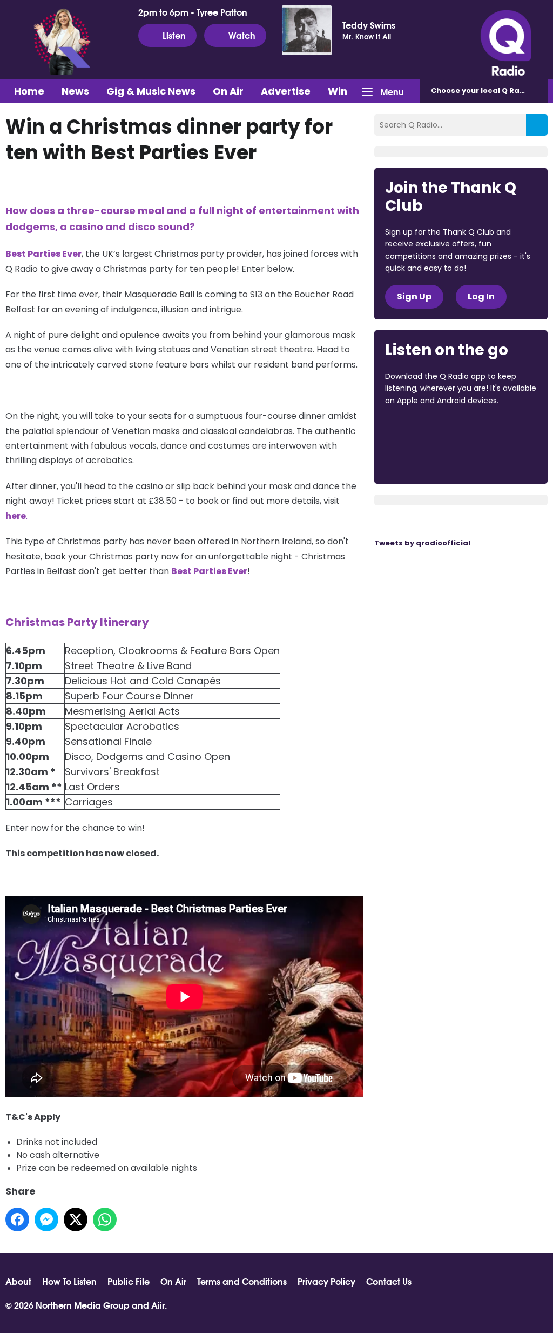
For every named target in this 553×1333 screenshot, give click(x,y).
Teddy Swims (368, 24)
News (75, 91)
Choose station (489, 90)
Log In (481, 296)
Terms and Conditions (242, 1281)
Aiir (158, 1304)
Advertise (286, 91)
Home (29, 91)
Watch (241, 35)
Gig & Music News (150, 91)
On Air (228, 91)
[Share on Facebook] (17, 1219)
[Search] (537, 125)
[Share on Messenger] (46, 1219)
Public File (128, 1281)
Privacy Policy (326, 1281)
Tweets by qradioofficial (422, 543)
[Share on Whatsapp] (105, 1219)
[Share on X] (75, 1219)
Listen (174, 35)
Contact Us (389, 1281)
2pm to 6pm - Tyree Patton (192, 11)
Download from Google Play (426, 457)
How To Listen (69, 1281)
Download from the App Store (427, 429)
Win (337, 91)
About (18, 1281)
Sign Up (414, 296)
